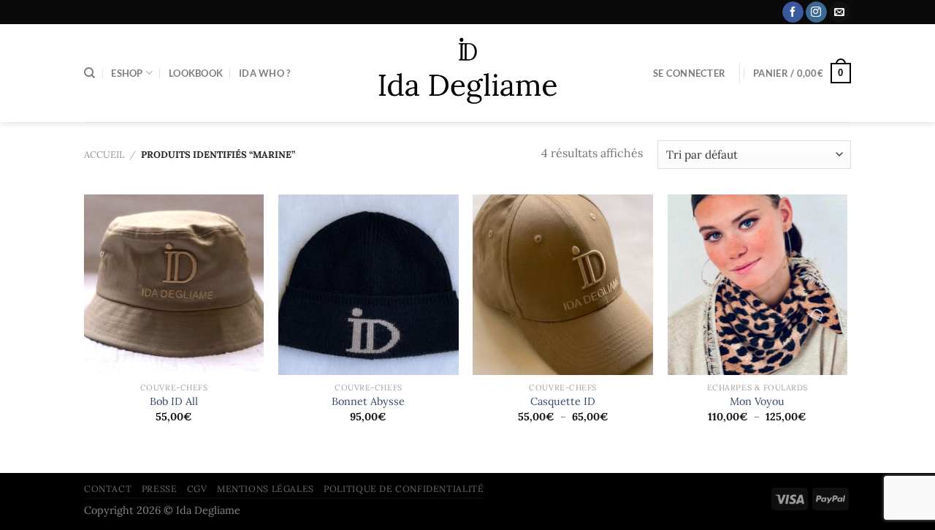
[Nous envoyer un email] (839, 12)
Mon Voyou (757, 401)
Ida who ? (264, 73)
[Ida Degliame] (467, 73)
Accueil (104, 154)
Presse (160, 488)
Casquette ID (562, 401)
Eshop (126, 73)
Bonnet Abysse (368, 401)
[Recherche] (89, 73)
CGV (197, 488)
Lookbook (196, 73)
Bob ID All (174, 401)
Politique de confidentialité (404, 488)
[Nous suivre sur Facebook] (793, 12)
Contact (107, 488)
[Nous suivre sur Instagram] (816, 12)
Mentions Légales (265, 488)
